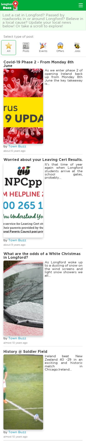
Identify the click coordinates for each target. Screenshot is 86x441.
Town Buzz (17, 146)
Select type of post (18, 36)
